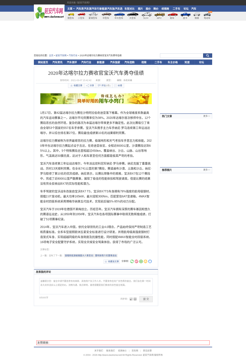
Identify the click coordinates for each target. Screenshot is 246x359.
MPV (159, 18)
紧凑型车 (93, 18)
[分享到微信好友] (132, 262)
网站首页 (43, 62)
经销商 (165, 8)
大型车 (132, 18)
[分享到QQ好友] (150, 262)
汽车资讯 (80, 9)
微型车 (71, 18)
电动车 (207, 18)
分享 (92, 85)
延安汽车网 (61, 55)
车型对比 (129, 8)
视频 (143, 62)
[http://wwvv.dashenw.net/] (49, 6)
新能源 (103, 8)
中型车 (106, 18)
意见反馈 (147, 350)
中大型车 (119, 18)
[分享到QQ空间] (145, 262)
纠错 (120, 85)
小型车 (81, 18)
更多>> (206, 116)
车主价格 (173, 62)
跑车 (172, 18)
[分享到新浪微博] (136, 262)
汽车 (193, 8)
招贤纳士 (122, 350)
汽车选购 (118, 9)
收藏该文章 (113, 261)
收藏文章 (78, 85)
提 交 (146, 299)
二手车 (176, 8)
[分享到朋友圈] (141, 262)
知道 (187, 62)
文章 (69, 8)
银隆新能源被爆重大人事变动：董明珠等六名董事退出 (91, 255)
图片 (140, 8)
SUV (145, 18)
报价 (148, 8)
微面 (197, 18)
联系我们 (110, 350)
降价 (155, 8)
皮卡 (185, 18)
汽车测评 (87, 9)
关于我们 (98, 350)
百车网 (135, 350)
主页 (51, 55)
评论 (105, 85)
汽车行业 (95, 9)
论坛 (186, 8)
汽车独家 (111, 9)
